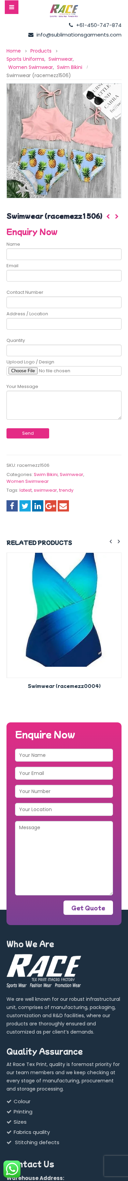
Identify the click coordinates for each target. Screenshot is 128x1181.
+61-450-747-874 (98, 25)
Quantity (15, 340)
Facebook (12, 506)
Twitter (25, 506)
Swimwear (71, 474)
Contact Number (24, 292)
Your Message (22, 386)
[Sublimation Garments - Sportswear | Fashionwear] (64, 10)
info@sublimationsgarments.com (78, 34)
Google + (50, 506)
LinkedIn (37, 506)
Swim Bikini (46, 474)
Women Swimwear (27, 481)
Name (13, 244)
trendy (66, 490)
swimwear (45, 490)
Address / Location (27, 314)
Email (12, 265)
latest (25, 490)
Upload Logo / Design (30, 362)
